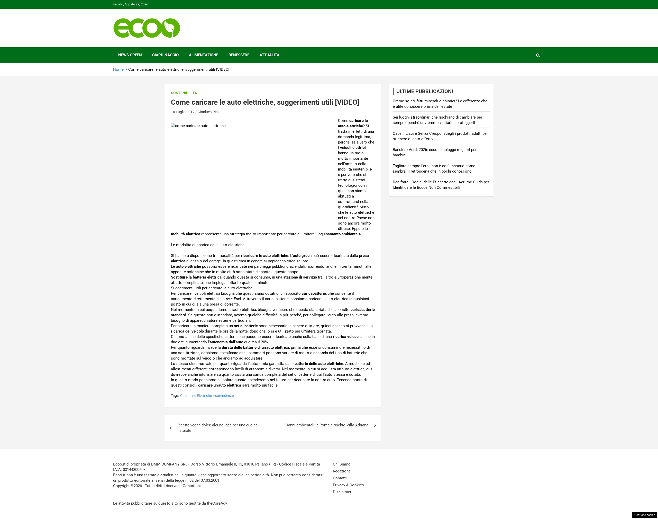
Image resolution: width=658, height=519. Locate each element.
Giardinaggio (165, 55)
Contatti (340, 478)
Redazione (342, 471)
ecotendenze (223, 395)
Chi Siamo (342, 464)
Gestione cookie (644, 515)
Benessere (239, 55)
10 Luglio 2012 (183, 112)
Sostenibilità (184, 93)
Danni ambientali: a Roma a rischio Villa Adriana (327, 425)
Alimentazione (203, 55)
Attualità (269, 55)
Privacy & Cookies (348, 485)
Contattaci (192, 486)
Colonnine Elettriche (196, 395)
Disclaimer (342, 492)
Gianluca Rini (208, 112)
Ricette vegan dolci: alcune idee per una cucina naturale (217, 428)
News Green (130, 55)
